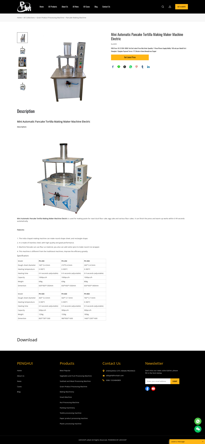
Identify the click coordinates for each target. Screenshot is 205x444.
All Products (52, 6)
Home (42, 6)
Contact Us (106, 6)
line (119, 67)
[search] (163, 7)
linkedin (148, 67)
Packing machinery (67, 408)
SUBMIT (174, 381)
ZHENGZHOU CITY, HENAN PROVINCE (120, 371)
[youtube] (153, 388)
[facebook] (147, 388)
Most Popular (65, 370)
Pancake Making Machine (76, 17)
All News (76, 6)
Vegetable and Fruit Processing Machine (76, 376)
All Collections (29, 17)
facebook (113, 67)
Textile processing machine (70, 413)
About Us (65, 6)
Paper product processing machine (74, 418)
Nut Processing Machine (69, 402)
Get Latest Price (130, 57)
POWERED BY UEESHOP (117, 440)
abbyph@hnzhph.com (115, 375)
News (19, 381)
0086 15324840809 (113, 380)
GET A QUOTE (181, 7)
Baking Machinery (67, 392)
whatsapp (130, 67)
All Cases (86, 6)
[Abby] (197, 421)
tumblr (142, 67)
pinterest (136, 67)
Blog (96, 6)
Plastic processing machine (70, 424)
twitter (124, 67)
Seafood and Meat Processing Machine (75, 381)
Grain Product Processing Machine (50, 17)
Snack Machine (66, 397)
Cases (19, 386)
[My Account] (169, 6)
